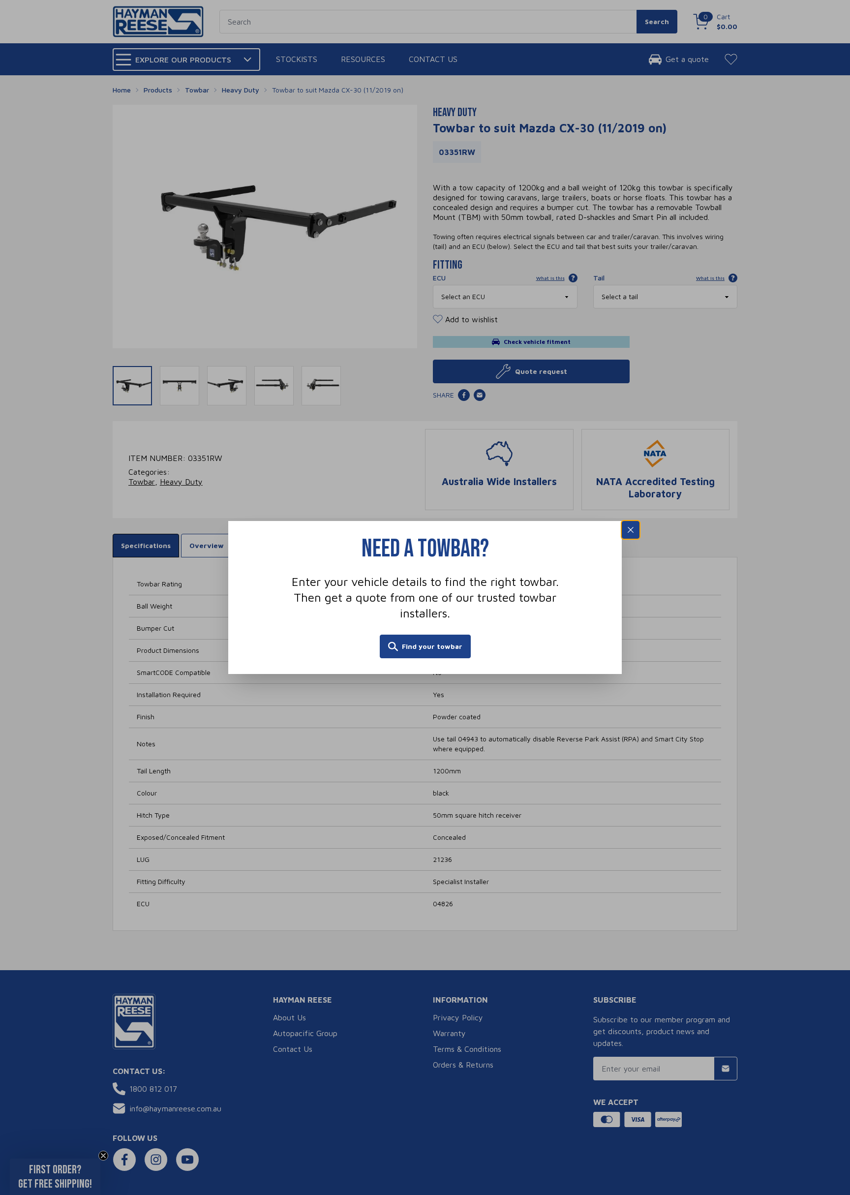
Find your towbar (432, 646)
